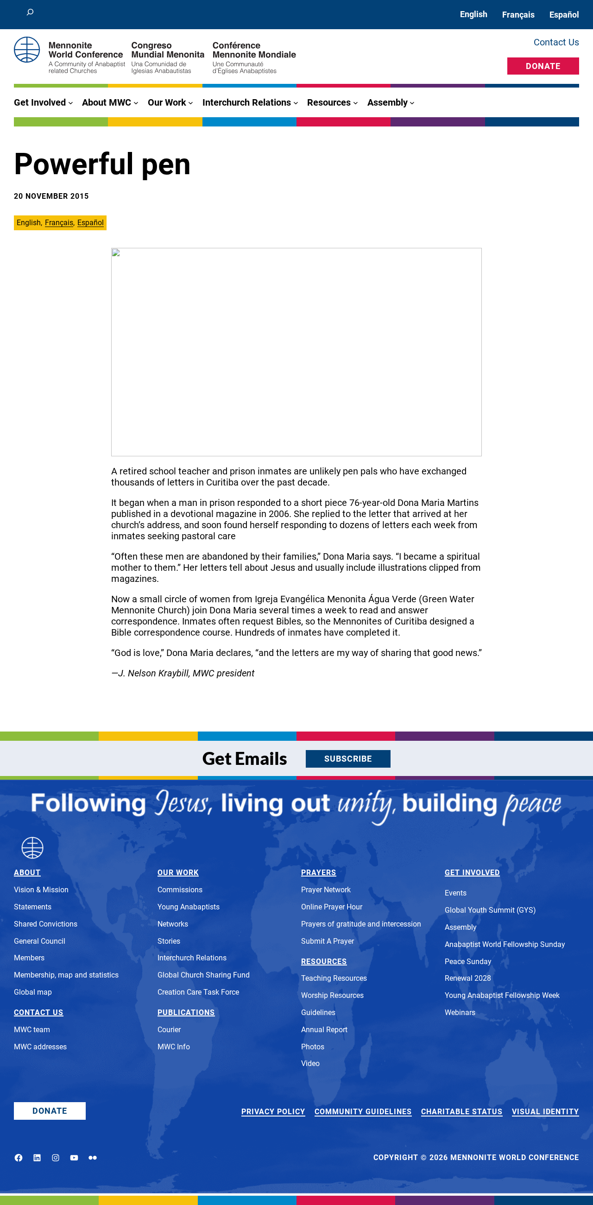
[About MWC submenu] (136, 102)
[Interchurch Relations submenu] (295, 102)
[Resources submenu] (355, 102)
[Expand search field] (30, 14)
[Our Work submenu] (190, 102)
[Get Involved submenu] (70, 102)
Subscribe (348, 758)
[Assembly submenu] (412, 102)
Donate (543, 66)
